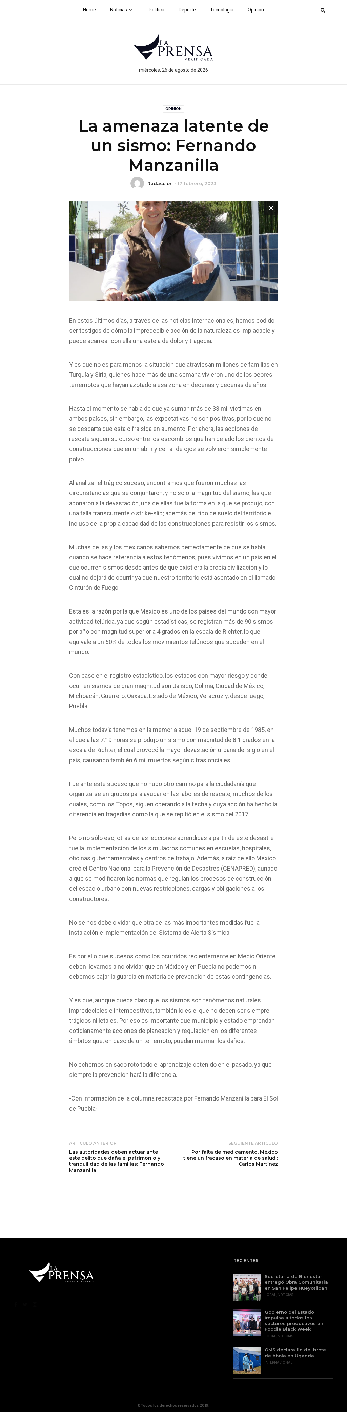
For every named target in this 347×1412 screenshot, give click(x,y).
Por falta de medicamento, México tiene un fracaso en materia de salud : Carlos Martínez (230, 1158)
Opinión (256, 10)
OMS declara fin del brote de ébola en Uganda (295, 1352)
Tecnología (221, 10)
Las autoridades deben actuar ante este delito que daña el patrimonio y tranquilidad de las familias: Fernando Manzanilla (116, 1161)
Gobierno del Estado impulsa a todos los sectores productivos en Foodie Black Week (294, 1320)
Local (270, 1295)
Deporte (187, 10)
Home (89, 10)
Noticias (118, 10)
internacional (278, 1362)
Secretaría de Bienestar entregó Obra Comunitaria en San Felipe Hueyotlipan (296, 1282)
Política (156, 10)
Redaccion (160, 183)
